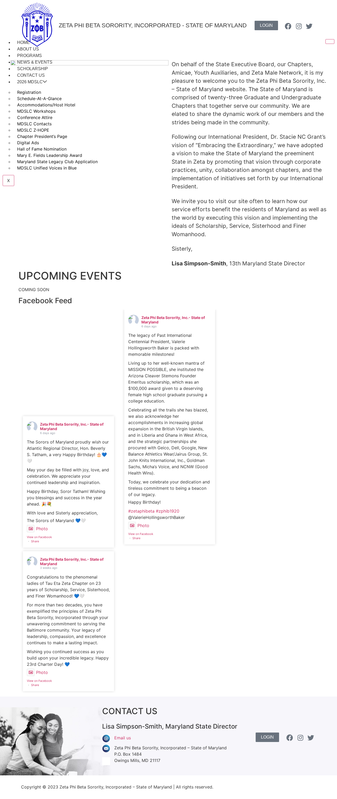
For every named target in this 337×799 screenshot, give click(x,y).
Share (35, 541)
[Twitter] (309, 26)
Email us (122, 737)
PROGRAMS (29, 55)
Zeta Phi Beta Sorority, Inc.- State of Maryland (71, 426)
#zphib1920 (167, 511)
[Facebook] (288, 26)
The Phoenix (303, 787)
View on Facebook (39, 537)
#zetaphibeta (141, 511)
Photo (42, 528)
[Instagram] (299, 26)
